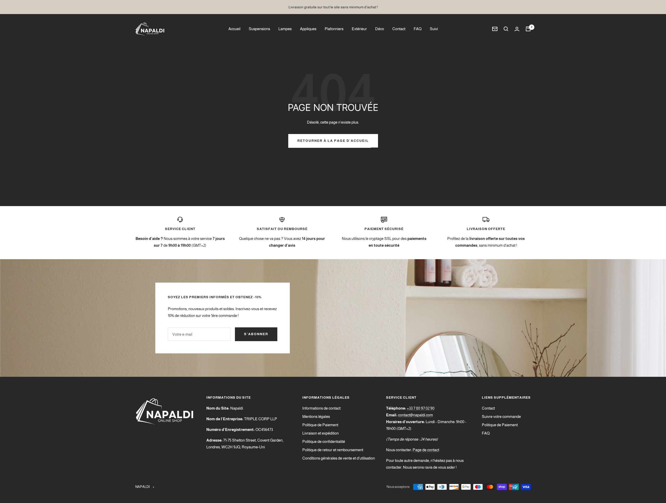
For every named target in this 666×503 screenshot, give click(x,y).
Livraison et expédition (320, 433)
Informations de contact (321, 408)
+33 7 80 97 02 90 (420, 408)
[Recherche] (506, 29)
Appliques (308, 29)
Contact (398, 29)
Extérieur (359, 29)
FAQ (417, 29)
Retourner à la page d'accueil (333, 141)
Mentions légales (316, 416)
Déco (379, 29)
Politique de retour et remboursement (332, 450)
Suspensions (259, 29)
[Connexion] (517, 29)
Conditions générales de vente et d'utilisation (338, 458)
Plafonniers (334, 29)
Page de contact (426, 450)
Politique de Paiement (320, 425)
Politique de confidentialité (323, 441)
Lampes (285, 29)
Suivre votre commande (501, 416)
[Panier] (528, 29)
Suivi (434, 29)
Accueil (234, 29)
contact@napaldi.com (415, 415)
